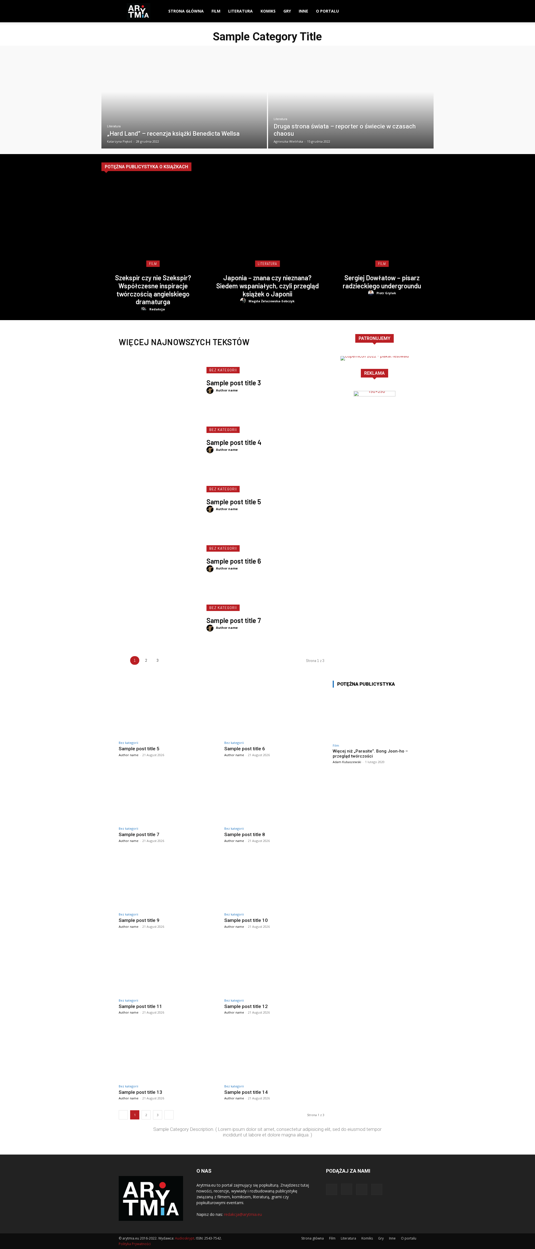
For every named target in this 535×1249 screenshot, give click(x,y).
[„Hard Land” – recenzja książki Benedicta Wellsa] (184, 101)
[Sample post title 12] (274, 966)
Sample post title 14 (246, 1092)
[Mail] (402, 11)
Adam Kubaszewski (347, 762)
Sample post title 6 (233, 561)
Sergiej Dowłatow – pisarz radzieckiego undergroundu (382, 282)
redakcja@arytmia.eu (243, 1214)
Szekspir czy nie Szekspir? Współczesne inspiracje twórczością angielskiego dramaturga (153, 290)
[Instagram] (393, 11)
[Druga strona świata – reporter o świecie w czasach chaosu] (351, 101)
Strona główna (186, 11)
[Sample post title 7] (160, 618)
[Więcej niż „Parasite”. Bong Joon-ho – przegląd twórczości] (374, 716)
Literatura (240, 11)
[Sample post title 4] (160, 439)
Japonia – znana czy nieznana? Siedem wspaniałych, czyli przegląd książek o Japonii (267, 286)
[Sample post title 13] (169, 1052)
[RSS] (412, 11)
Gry (287, 11)
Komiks (268, 11)
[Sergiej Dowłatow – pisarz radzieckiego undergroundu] (382, 225)
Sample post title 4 (233, 442)
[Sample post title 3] (160, 380)
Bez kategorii (223, 370)
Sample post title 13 (140, 1092)
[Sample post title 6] (160, 558)
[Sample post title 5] (160, 499)
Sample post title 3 (233, 383)
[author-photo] (145, 309)
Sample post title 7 (233, 620)
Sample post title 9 (139, 920)
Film (215, 11)
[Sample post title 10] (274, 880)
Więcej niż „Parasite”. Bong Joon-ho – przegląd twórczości (370, 754)
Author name (227, 390)
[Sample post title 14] (274, 1052)
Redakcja (157, 309)
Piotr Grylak (386, 293)
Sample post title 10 (246, 920)
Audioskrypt (184, 1238)
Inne (303, 11)
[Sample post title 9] (169, 880)
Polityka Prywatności (135, 1243)
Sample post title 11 (140, 1006)
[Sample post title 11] (169, 966)
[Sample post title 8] (274, 795)
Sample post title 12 (246, 1006)
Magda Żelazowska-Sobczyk (272, 301)
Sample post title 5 (233, 502)
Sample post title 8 (244, 834)
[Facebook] (384, 11)
